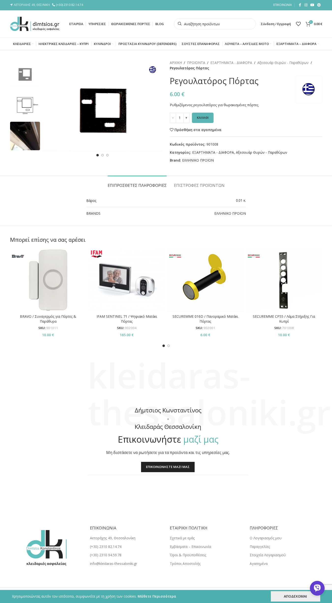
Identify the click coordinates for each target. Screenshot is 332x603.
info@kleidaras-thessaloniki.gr (113, 563)
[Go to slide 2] (102, 155)
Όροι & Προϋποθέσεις (188, 555)
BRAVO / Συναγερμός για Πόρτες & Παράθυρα (48, 319)
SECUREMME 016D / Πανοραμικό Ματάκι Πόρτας (205, 319)
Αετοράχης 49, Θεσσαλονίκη (112, 538)
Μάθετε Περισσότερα (157, 596)
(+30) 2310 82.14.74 (70, 5)
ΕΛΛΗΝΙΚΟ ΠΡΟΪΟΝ (198, 160)
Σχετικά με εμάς (182, 538)
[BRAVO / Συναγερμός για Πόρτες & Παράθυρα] (48, 280)
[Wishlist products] (298, 24)
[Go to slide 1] (97, 155)
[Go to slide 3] (107, 155)
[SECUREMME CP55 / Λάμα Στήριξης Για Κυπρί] (284, 280)
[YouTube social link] (312, 5)
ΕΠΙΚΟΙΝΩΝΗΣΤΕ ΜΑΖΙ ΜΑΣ (168, 467)
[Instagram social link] (306, 5)
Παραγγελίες (260, 546)
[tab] (137, 183)
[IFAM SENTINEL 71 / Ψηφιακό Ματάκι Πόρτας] (127, 280)
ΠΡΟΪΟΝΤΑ (196, 62)
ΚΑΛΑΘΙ (203, 117)
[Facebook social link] (300, 5)
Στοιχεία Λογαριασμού (268, 555)
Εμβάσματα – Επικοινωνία (190, 546)
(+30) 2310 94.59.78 (105, 555)
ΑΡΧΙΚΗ (176, 62)
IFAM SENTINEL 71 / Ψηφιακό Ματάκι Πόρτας (127, 319)
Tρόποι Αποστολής (185, 563)
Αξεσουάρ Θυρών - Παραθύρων (283, 62)
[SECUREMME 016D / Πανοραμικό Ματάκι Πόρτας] (205, 280)
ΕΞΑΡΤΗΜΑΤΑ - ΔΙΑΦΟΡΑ (231, 62)
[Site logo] (34, 23)
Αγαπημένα (259, 563)
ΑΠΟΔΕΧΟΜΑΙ (295, 596)
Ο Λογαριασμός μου (266, 538)
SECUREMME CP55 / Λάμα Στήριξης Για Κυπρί (284, 319)
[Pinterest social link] (319, 5)
